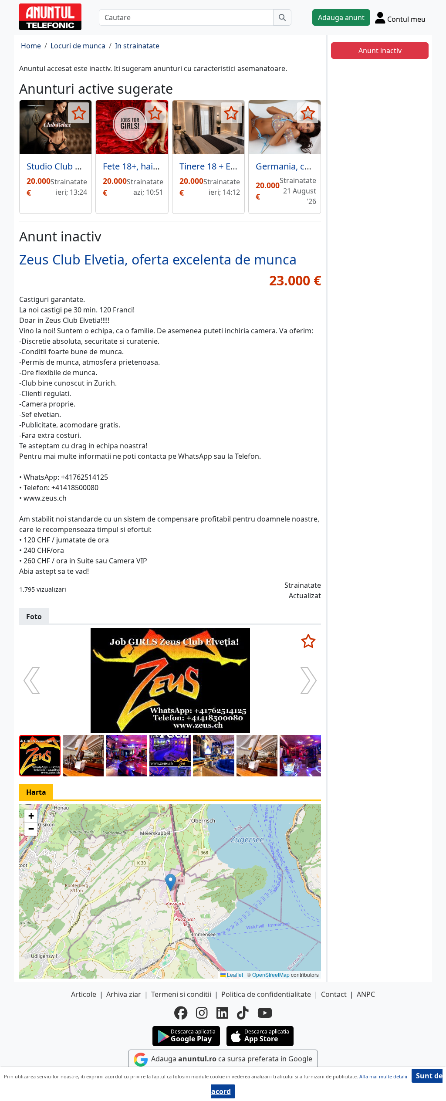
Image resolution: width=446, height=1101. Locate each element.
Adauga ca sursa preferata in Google (230, 1059)
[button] (170, 882)
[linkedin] (222, 1013)
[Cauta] (282, 17)
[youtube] (264, 1013)
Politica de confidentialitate (266, 994)
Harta (36, 792)
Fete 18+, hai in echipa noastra (163, 166)
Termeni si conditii (181, 994)
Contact (334, 994)
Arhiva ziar (123, 994)
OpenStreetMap (271, 974)
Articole (83, 994)
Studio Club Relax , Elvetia (78, 166)
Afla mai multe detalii (383, 1076)
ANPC (366, 994)
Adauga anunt (341, 17)
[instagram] (202, 1013)
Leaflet (234, 974)
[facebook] (180, 1013)
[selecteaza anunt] (78, 112)
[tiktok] (243, 1013)
